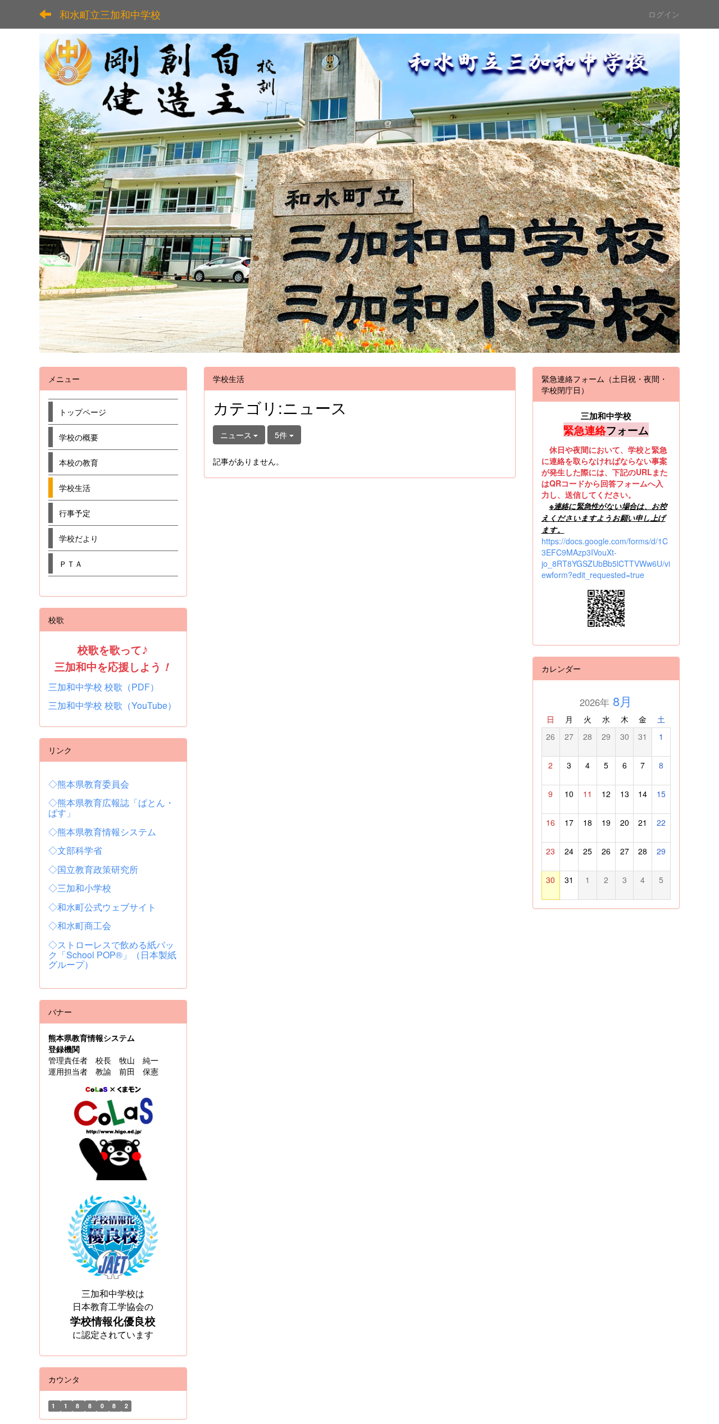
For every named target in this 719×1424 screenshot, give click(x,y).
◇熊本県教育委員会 (88, 783)
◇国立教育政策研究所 (93, 869)
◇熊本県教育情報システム (102, 831)
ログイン (664, 14)
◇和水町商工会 (79, 925)
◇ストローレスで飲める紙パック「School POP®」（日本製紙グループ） (112, 954)
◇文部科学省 (75, 850)
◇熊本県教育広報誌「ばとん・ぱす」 (111, 807)
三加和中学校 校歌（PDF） (103, 686)
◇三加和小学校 (79, 887)
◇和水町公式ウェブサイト (102, 906)
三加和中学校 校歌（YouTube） (112, 705)
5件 (282, 434)
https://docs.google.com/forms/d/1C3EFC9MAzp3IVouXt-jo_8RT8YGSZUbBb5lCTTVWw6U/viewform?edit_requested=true (605, 557)
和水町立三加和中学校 (110, 14)
